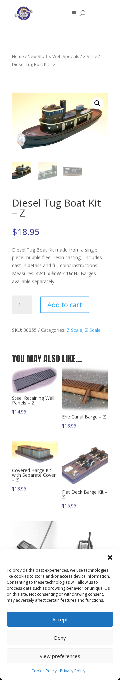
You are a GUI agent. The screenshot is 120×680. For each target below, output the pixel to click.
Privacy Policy (72, 671)
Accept (60, 619)
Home (18, 56)
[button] (110, 557)
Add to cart (64, 304)
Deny (60, 637)
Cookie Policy (44, 671)
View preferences (60, 656)
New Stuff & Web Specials (53, 56)
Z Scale (90, 56)
